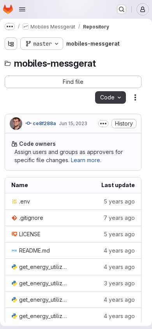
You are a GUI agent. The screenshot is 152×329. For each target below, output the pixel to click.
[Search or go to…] (121, 9)
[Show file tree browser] (11, 43)
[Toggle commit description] (103, 123)
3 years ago (119, 283)
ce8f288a (44, 123)
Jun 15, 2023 (73, 123)
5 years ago (119, 201)
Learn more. (86, 160)
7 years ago (119, 217)
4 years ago (119, 250)
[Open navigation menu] (22, 9)
